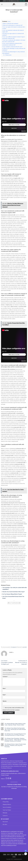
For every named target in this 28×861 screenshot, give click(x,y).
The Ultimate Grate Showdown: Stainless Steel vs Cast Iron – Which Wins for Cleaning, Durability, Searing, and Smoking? (15, 740)
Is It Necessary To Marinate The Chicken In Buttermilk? (21, 662)
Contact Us (5, 815)
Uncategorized (14, 647)
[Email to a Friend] (16, 603)
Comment (5, 676)
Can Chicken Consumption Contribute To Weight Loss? (7, 662)
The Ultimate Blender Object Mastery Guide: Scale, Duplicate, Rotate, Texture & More (15, 724)
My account (5, 821)
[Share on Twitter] (14, 603)
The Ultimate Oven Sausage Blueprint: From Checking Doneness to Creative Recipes (15, 734)
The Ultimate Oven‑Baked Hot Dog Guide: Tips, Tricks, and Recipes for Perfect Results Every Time (15, 729)
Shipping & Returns (7, 804)
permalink (25, 647)
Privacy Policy (6, 801)
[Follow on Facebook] (6, 778)
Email (4, 694)
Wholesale (5, 812)
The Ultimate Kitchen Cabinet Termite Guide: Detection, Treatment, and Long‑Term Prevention (15, 745)
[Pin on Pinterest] (19, 603)
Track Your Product (7, 810)
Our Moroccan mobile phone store (10, 771)
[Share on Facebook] (11, 603)
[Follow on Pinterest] (10, 778)
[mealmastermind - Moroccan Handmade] (14, 4)
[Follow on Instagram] (8, 778)
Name (4, 688)
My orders (5, 824)
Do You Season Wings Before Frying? (12, 594)
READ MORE (22, 0)
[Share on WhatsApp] (8, 603)
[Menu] (2, 4)
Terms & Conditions (7, 807)
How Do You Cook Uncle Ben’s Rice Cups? (13, 591)
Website (4, 701)
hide (9, 21)
